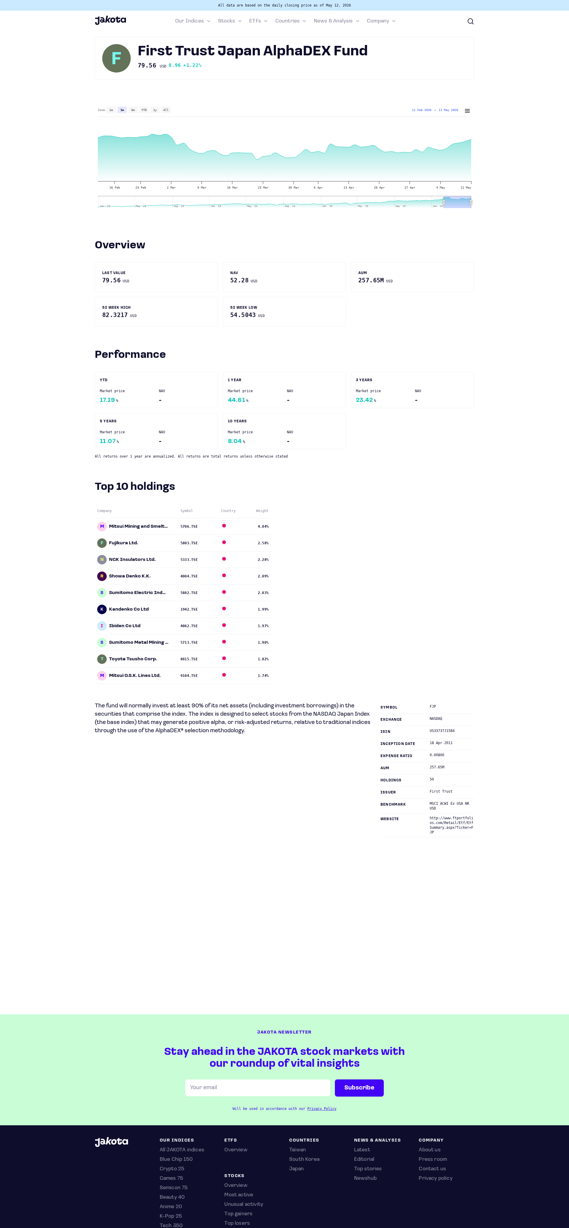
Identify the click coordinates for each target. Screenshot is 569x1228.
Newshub (365, 1178)
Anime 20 (171, 1207)
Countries (287, 21)
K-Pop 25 (171, 1216)
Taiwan (297, 1150)
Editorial (364, 1159)
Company (378, 21)
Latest (362, 1150)
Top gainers (238, 1214)
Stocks (226, 21)
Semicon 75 (174, 1188)
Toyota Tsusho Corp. (133, 659)
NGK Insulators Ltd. (132, 559)
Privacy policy (436, 1178)
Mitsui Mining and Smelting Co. (138, 526)
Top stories (368, 1169)
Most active (238, 1195)
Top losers (237, 1223)
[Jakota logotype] (110, 24)
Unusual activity (243, 1204)
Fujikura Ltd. (123, 543)
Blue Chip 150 (176, 1159)
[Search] (470, 21)
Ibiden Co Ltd (124, 626)
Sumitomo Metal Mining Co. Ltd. (138, 642)
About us (429, 1150)
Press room (433, 1159)
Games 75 (171, 1178)
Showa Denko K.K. (130, 576)
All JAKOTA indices (182, 1150)
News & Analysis (333, 21)
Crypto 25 (172, 1169)
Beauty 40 (172, 1197)
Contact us (432, 1169)
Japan (296, 1169)
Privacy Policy (321, 1109)
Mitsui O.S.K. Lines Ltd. (135, 675)
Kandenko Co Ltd (129, 609)
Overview (235, 1185)
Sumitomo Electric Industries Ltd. (138, 592)
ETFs (255, 21)
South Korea (304, 1159)
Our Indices (189, 21)
